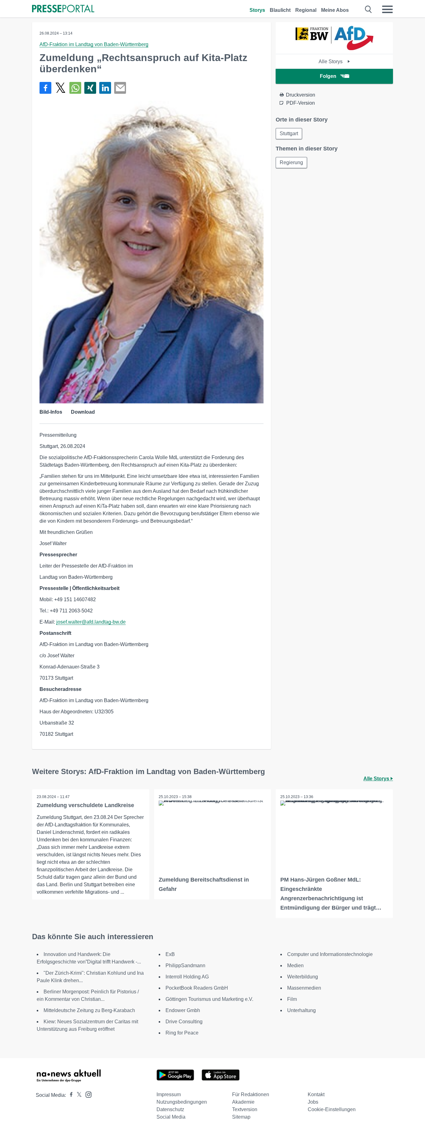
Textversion (244, 1109)
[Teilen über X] (60, 88)
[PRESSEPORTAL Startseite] (63, 9)
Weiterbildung (302, 976)
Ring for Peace (182, 1032)
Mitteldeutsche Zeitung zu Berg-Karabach (89, 1010)
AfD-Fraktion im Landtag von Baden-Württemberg (94, 44)
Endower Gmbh (183, 1010)
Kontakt (316, 1094)
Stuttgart (289, 133)
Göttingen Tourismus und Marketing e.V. (209, 999)
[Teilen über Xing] (90, 88)
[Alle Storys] (334, 48)
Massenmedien (304, 988)
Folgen (328, 76)
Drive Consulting (184, 1021)
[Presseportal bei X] (77, 1095)
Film (292, 999)
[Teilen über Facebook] (45, 88)
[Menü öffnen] (387, 9)
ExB (170, 954)
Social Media (170, 1117)
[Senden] (120, 88)
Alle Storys (331, 61)
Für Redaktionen (250, 1094)
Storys (257, 10)
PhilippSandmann (185, 965)
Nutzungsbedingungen (181, 1102)
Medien (295, 965)
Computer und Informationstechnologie (330, 954)
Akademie (243, 1102)
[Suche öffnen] (368, 9)
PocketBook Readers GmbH (197, 988)
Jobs (313, 1102)
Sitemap (241, 1117)
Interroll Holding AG (187, 976)
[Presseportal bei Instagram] (86, 1094)
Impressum (168, 1094)
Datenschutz (170, 1109)
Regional (305, 10)
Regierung (291, 162)
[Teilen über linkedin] (105, 88)
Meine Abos (335, 10)
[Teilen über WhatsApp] (75, 88)
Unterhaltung (301, 1010)
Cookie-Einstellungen (332, 1109)
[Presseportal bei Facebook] (69, 1095)
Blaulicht (280, 10)
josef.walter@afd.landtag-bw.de (91, 622)
